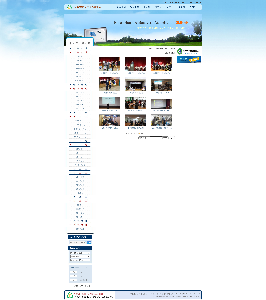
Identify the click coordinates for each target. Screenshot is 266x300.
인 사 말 (80, 60)
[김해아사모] (189, 62)
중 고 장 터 (80, 109)
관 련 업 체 (80, 229)
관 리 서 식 (80, 153)
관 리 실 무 (80, 157)
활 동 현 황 (80, 189)
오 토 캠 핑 (80, 209)
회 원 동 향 (80, 72)
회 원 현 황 (80, 68)
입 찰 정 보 (80, 97)
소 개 (80, 56)
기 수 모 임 (80, 217)
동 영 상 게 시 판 (80, 137)
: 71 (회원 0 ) (80, 267)
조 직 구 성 (80, 64)
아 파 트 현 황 (80, 165)
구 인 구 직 (80, 101)
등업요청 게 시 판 (80, 129)
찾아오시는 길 (80, 81)
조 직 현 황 (80, 181)
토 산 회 (80, 205)
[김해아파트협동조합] (189, 54)
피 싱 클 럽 (80, 213)
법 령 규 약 (80, 149)
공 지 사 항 (80, 93)
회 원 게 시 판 (80, 121)
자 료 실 (80, 193)
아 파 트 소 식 (80, 105)
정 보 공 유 (80, 161)
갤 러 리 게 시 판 (80, 133)
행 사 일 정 (80, 76)
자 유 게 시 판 (80, 125)
